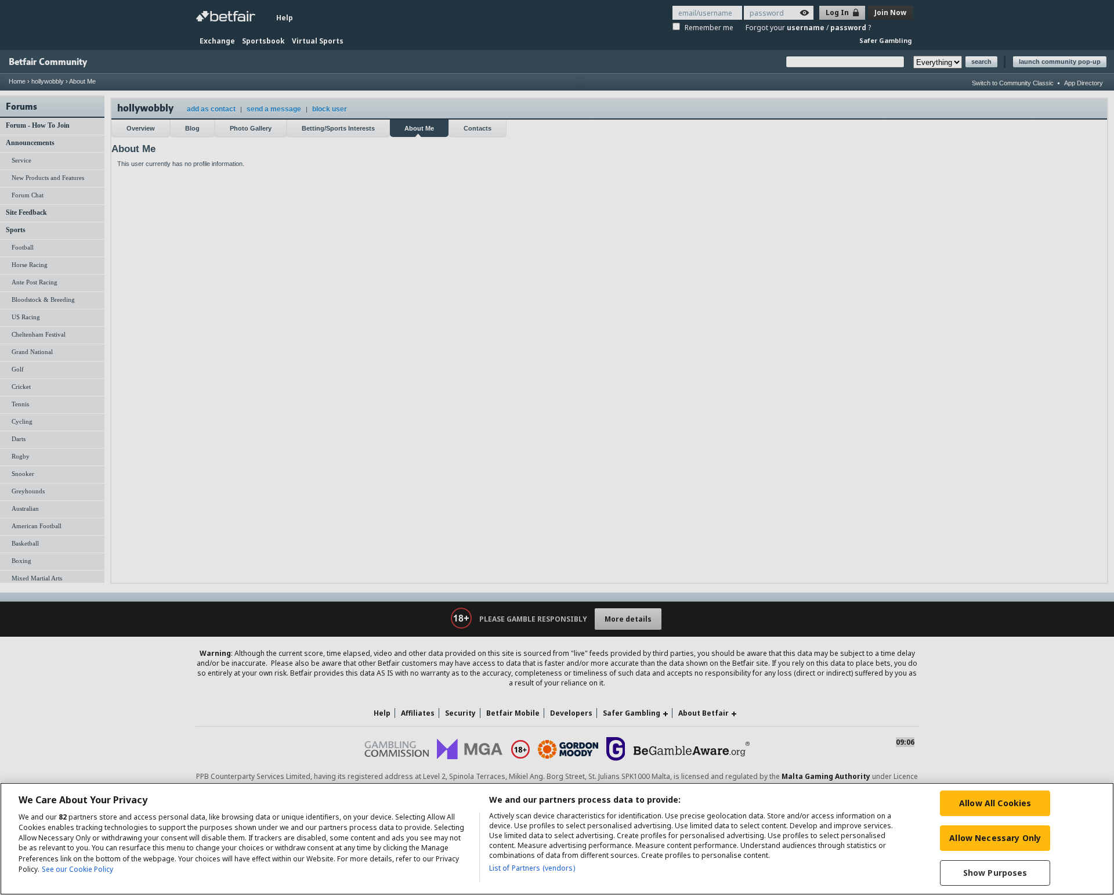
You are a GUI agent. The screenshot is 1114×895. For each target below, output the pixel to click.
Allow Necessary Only (995, 837)
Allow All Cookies (995, 803)
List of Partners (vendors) (532, 868)
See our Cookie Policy (77, 869)
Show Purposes (995, 872)
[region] (557, 838)
